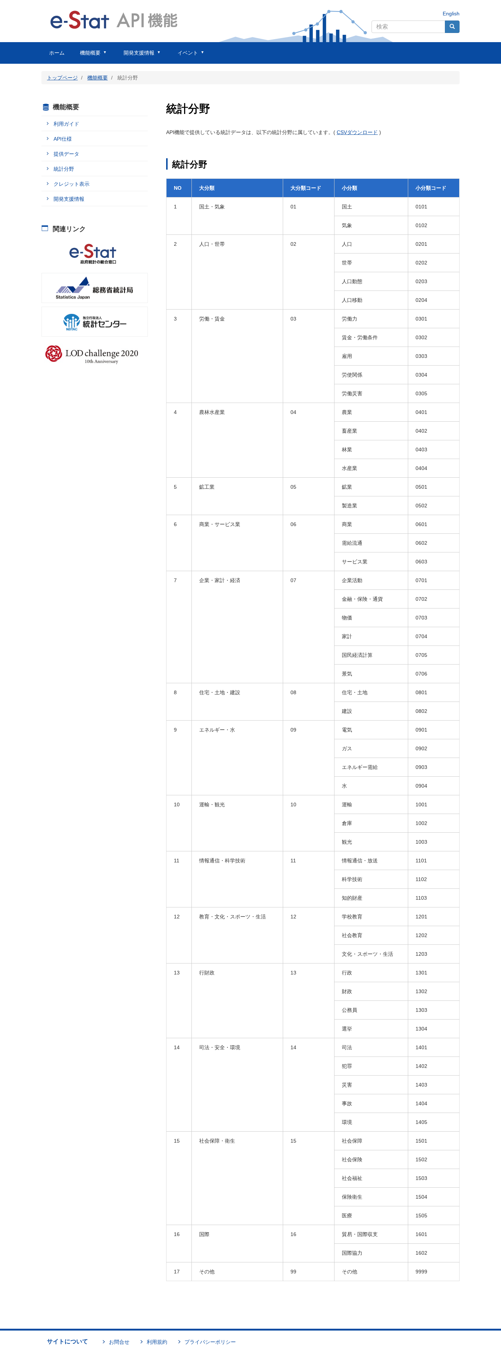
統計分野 (64, 169)
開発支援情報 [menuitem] (135, 57)
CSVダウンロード (357, 132)
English (451, 13)
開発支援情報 (69, 199)
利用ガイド (66, 124)
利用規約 (157, 1341)
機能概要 (97, 78)
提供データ (66, 154)
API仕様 (63, 139)
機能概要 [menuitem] (86, 57)
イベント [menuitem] (184, 57)
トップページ (62, 78)
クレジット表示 (71, 184)
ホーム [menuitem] (57, 53)
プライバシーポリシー (210, 1341)
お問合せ (119, 1341)
